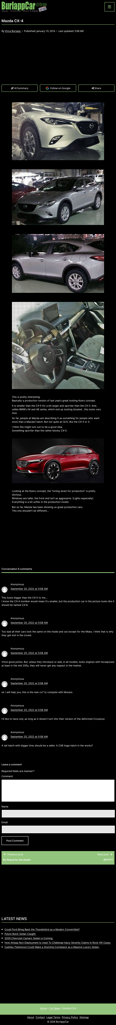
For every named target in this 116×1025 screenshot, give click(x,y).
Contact (40, 1017)
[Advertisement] (58, 61)
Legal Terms (53, 1017)
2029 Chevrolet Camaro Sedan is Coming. (29, 938)
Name (5, 806)
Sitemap (84, 1017)
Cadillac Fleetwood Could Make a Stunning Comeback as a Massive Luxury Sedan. (52, 946)
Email (5, 822)
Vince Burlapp (13, 31)
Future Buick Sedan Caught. (20, 933)
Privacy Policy (70, 1017)
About (30, 1017)
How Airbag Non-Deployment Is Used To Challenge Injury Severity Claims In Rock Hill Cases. (58, 942)
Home (43, 1008)
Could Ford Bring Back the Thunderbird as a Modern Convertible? (42, 929)
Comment (7, 776)
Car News (54, 1008)
